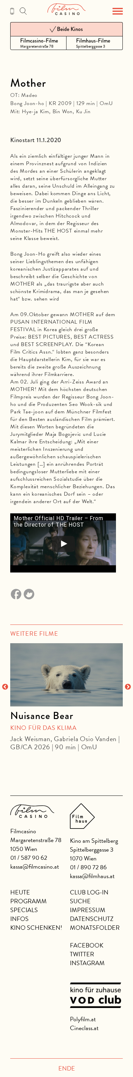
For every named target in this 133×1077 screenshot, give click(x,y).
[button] (118, 11)
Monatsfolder (95, 927)
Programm (28, 901)
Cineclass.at (84, 1027)
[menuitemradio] (38, 43)
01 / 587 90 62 (28, 857)
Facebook (86, 945)
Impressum (87, 909)
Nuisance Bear (41, 715)
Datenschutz (92, 918)
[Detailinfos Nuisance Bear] (66, 674)
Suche (80, 901)
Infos (19, 918)
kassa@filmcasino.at (34, 866)
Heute (20, 892)
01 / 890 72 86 (88, 867)
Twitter (82, 954)
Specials (24, 909)
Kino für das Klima (43, 727)
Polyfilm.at (83, 1019)
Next (127, 687)
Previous (5, 687)
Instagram (87, 963)
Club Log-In (89, 892)
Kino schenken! (36, 927)
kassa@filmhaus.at (92, 876)
